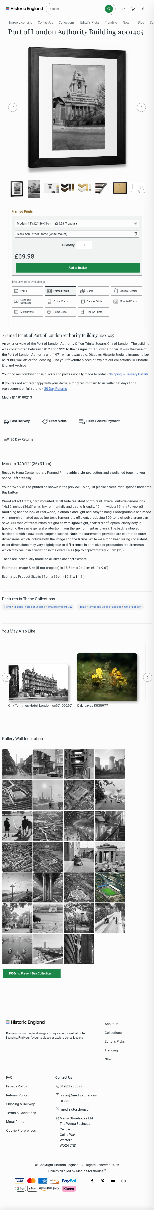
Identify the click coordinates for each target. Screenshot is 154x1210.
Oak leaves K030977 (92, 705)
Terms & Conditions (21, 1113)
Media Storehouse (89, 1171)
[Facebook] (92, 1183)
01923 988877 (71, 1086)
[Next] (141, 107)
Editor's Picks (89, 22)
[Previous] (12, 107)
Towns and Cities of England (105, 606)
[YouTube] (113, 1183)
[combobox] (76, 8)
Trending (111, 22)
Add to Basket (78, 268)
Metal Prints (15, 1122)
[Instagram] (123, 1183)
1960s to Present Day (60, 606)
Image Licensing (20, 22)
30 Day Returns (55, 389)
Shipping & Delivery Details (129, 374)
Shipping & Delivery (20, 1104)
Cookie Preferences (21, 1130)
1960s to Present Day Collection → (32, 973)
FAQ (9, 1077)
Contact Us (45, 22)
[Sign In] (143, 8)
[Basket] (133, 8)
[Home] (24, 8)
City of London (132, 606)
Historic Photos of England (29, 606)
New (126, 22)
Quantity (68, 245)
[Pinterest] (102, 1183)
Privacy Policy (16, 1086)
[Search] (109, 9)
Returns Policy (17, 1095)
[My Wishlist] (123, 8)
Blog (141, 22)
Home (7, 606)
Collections (67, 22)
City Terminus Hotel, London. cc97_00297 (40, 705)
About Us (112, 1024)
